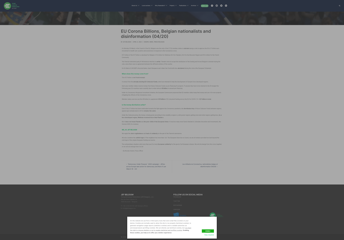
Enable (207, 231)
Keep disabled (209, 235)
